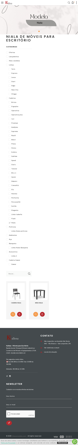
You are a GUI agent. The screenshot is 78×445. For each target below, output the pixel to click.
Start (13, 81)
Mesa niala (39, 303)
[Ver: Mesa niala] (35, 314)
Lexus (13, 77)
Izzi (12, 119)
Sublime (14, 156)
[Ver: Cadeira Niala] (12, 314)
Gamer (13, 264)
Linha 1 (14, 256)
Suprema (14, 131)
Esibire (14, 152)
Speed (13, 160)
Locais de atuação (50, 352)
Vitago (14, 94)
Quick (13, 177)
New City (14, 90)
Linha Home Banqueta (19, 247)
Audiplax (14, 127)
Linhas (11, 65)
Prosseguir (62, 443)
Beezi (13, 139)
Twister (14, 169)
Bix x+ (13, 173)
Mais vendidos (14, 61)
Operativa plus (17, 115)
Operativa (15, 110)
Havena (14, 193)
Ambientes (13, 235)
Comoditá (15, 185)
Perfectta (15, 198)
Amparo (14, 181)
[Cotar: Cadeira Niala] (19, 314)
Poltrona (12, 227)
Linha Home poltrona (19, 231)
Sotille (14, 206)
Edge (13, 85)
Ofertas (12, 52)
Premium (14, 123)
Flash (13, 218)
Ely (12, 189)
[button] (39, 31)
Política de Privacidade (8, 443)
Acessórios (13, 252)
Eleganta (14, 210)
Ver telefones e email (51, 348)
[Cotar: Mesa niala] (42, 314)
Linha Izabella (16, 214)
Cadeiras (12, 98)
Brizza (13, 102)
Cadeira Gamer (14, 260)
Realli (13, 135)
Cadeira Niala (16, 303)
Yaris (13, 69)
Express (14, 73)
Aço (10, 239)
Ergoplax (14, 106)
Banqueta (12, 243)
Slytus (13, 148)
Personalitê (15, 202)
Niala (13, 223)
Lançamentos (14, 56)
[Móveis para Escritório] (8, 3)
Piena (13, 144)
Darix (13, 164)
